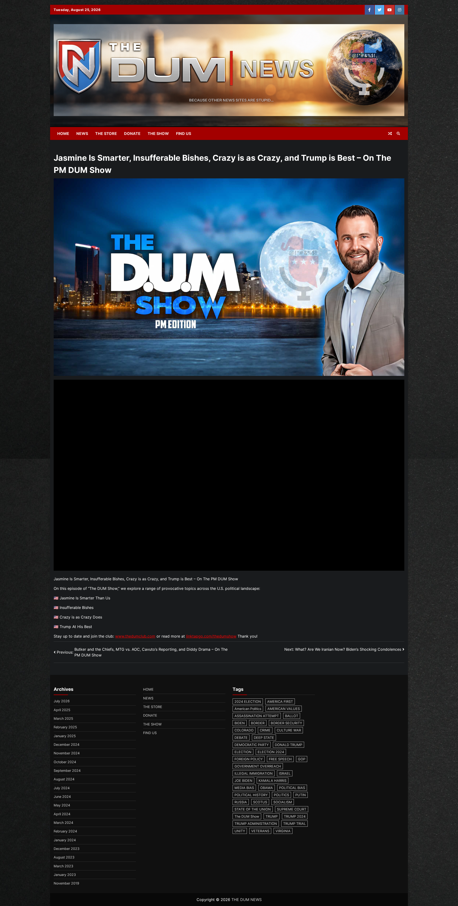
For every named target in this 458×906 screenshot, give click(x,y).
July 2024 (62, 788)
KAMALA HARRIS (272, 780)
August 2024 (64, 779)
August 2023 (64, 857)
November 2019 (66, 883)
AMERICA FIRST (280, 701)
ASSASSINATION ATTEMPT (256, 716)
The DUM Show (246, 816)
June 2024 (62, 796)
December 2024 (66, 744)
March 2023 (63, 866)
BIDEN (239, 723)
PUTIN (300, 795)
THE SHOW (158, 133)
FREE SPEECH (280, 759)
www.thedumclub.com (135, 636)
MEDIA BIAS (244, 788)
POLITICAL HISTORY (251, 795)
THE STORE (106, 133)
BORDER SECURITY (286, 723)
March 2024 (63, 823)
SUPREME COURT (291, 809)
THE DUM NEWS (246, 899)
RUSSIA (240, 802)
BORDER (258, 723)
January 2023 (65, 875)
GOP (301, 759)
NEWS (82, 133)
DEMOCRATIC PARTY (251, 745)
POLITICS (281, 795)
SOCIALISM (282, 802)
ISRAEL (285, 773)
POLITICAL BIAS (292, 788)
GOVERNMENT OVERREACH (257, 766)
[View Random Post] (390, 133)
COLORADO (244, 730)
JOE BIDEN (243, 780)
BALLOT (291, 716)
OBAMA (266, 788)
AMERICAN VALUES (283, 709)
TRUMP (271, 816)
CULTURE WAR (289, 730)
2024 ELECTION (247, 701)
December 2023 (66, 849)
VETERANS (260, 831)
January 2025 (65, 736)
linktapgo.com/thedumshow (211, 636)
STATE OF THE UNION (252, 809)
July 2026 (62, 701)
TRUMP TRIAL (294, 823)
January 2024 (65, 840)
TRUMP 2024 (295, 816)
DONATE (132, 133)
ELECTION (242, 752)
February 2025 (65, 727)
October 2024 (65, 762)
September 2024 (67, 770)
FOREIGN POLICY (248, 759)
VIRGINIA (283, 831)
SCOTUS (260, 802)
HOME (63, 133)
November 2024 (67, 753)
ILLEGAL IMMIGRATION (253, 773)
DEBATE (241, 737)
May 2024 (62, 805)
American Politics (247, 709)
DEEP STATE (264, 737)
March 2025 (63, 718)
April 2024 (62, 814)
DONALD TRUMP (288, 745)
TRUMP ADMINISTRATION (255, 823)
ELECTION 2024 (271, 752)
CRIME (265, 730)
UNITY (239, 831)
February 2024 (65, 831)
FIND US (183, 133)
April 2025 (62, 710)
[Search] (398, 133)
